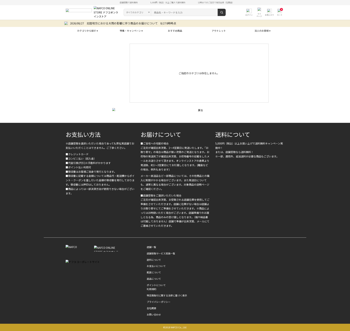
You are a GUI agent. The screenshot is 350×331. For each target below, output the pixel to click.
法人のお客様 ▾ (262, 30)
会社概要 (151, 308)
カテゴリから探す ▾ (87, 30)
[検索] (222, 12)
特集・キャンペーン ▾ (131, 30)
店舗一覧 (151, 247)
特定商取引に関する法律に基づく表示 (167, 295)
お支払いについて (156, 266)
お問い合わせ (154, 314)
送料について (232, 134)
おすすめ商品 (175, 30)
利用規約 (151, 289)
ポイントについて (156, 285)
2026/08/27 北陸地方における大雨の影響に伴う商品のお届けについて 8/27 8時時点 (123, 23)
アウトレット (219, 30)
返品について (154, 278)
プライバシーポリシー (158, 302)
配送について (154, 272)
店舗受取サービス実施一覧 (161, 253)
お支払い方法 (83, 134)
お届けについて (161, 134)
